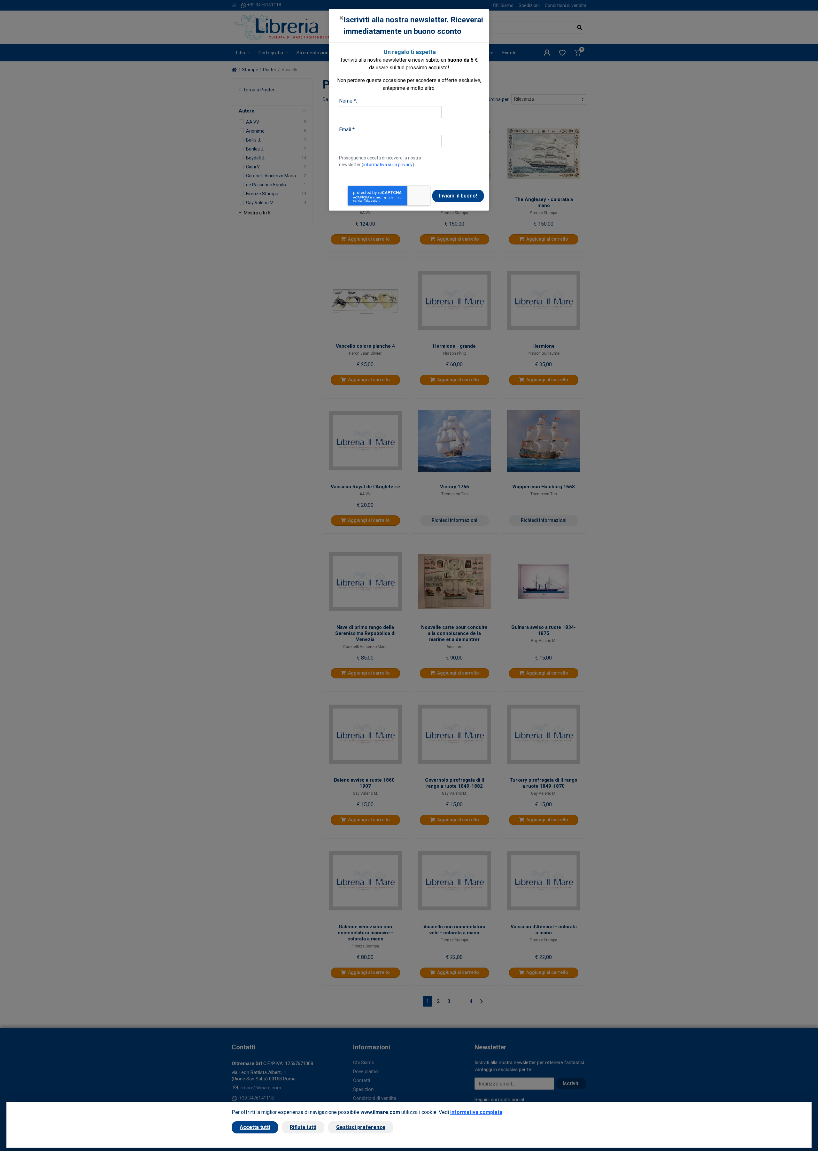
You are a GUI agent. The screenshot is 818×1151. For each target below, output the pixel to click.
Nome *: (348, 101)
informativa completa (476, 1112)
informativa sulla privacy (388, 164)
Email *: (347, 130)
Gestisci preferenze (360, 1127)
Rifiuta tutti (303, 1127)
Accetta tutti (255, 1127)
